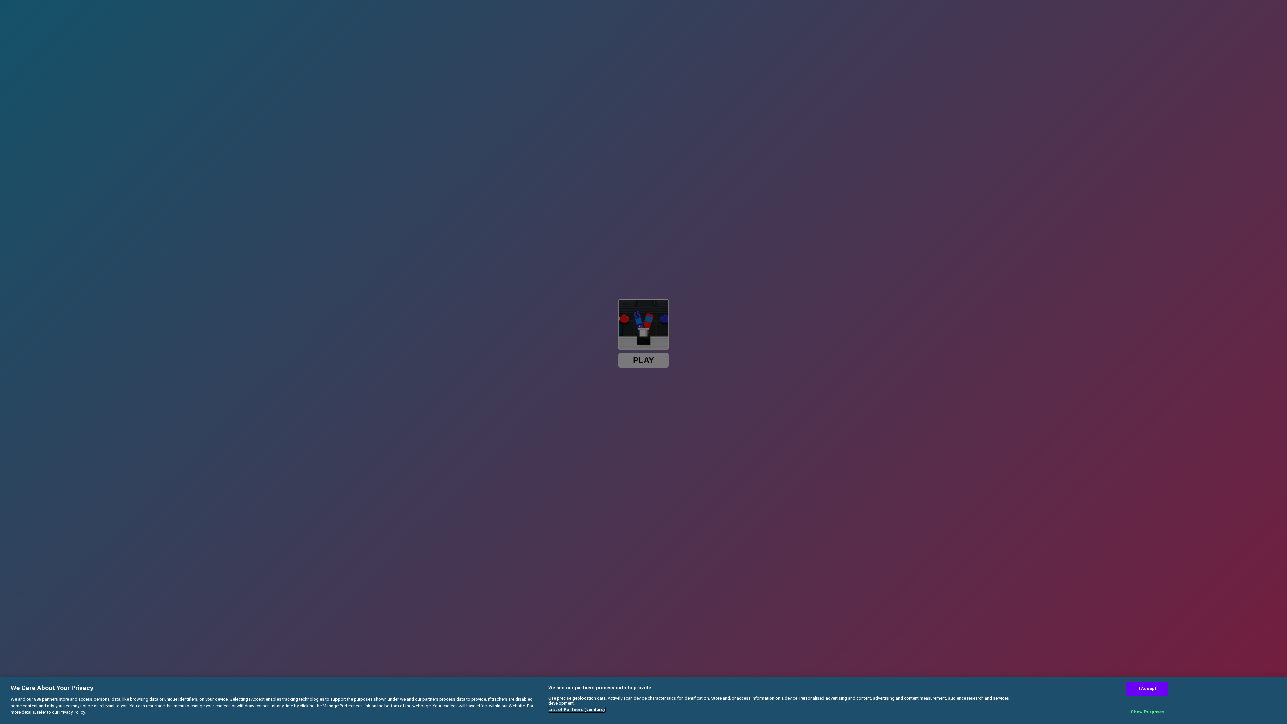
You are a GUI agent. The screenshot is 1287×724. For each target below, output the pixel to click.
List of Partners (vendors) (576, 709)
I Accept (1148, 688)
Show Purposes (1147, 711)
